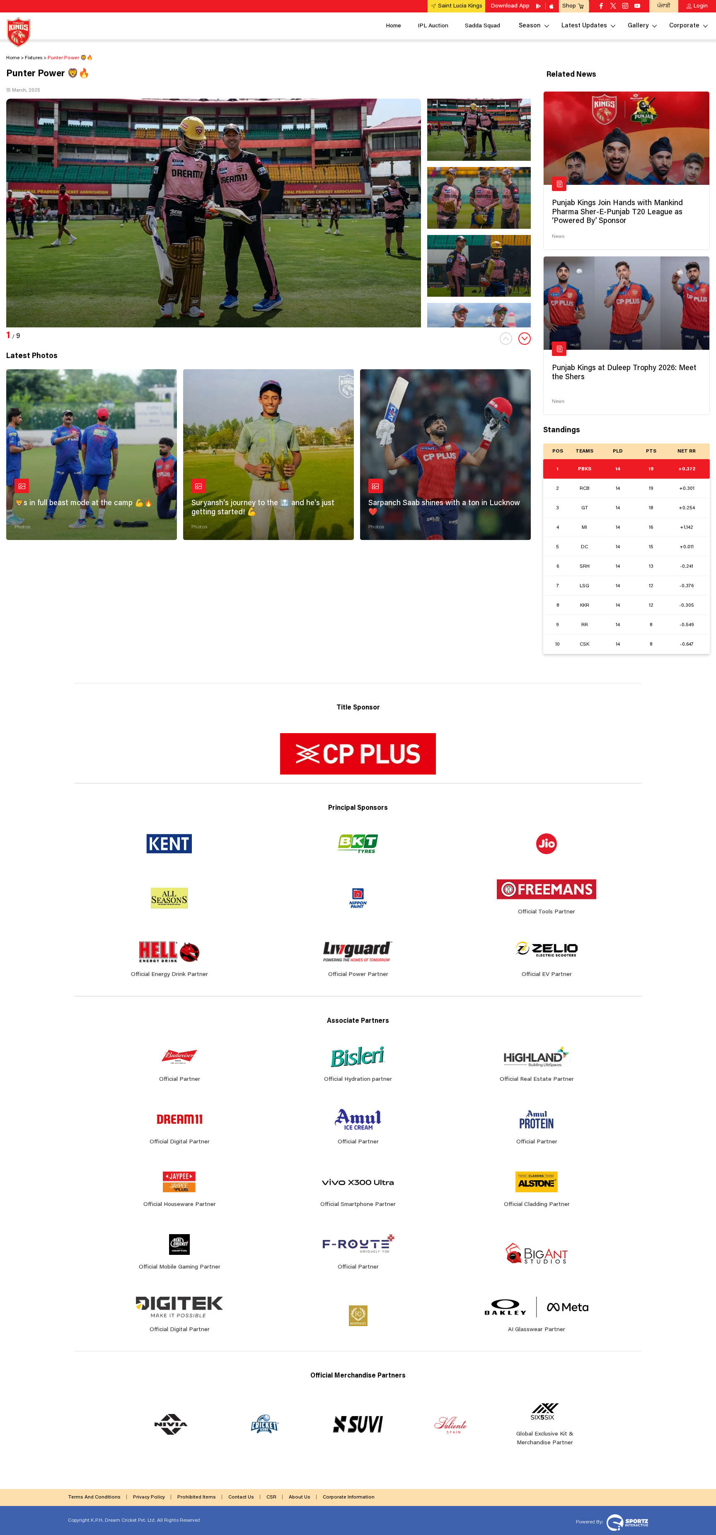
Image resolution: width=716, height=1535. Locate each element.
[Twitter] (613, 7)
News (558, 236)
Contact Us (241, 1497)
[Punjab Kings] (18, 32)
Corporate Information (349, 1497)
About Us (299, 1497)
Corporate (684, 26)
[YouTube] (637, 7)
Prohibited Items (196, 1497)
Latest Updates (584, 26)
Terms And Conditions (94, 1497)
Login (701, 6)
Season (530, 26)
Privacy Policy (149, 1497)
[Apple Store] (552, 6)
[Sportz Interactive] (626, 1522)
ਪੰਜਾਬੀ (663, 6)
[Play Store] (539, 6)
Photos (22, 527)
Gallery (638, 26)
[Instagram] (625, 7)
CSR (271, 1497)
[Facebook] (601, 7)
